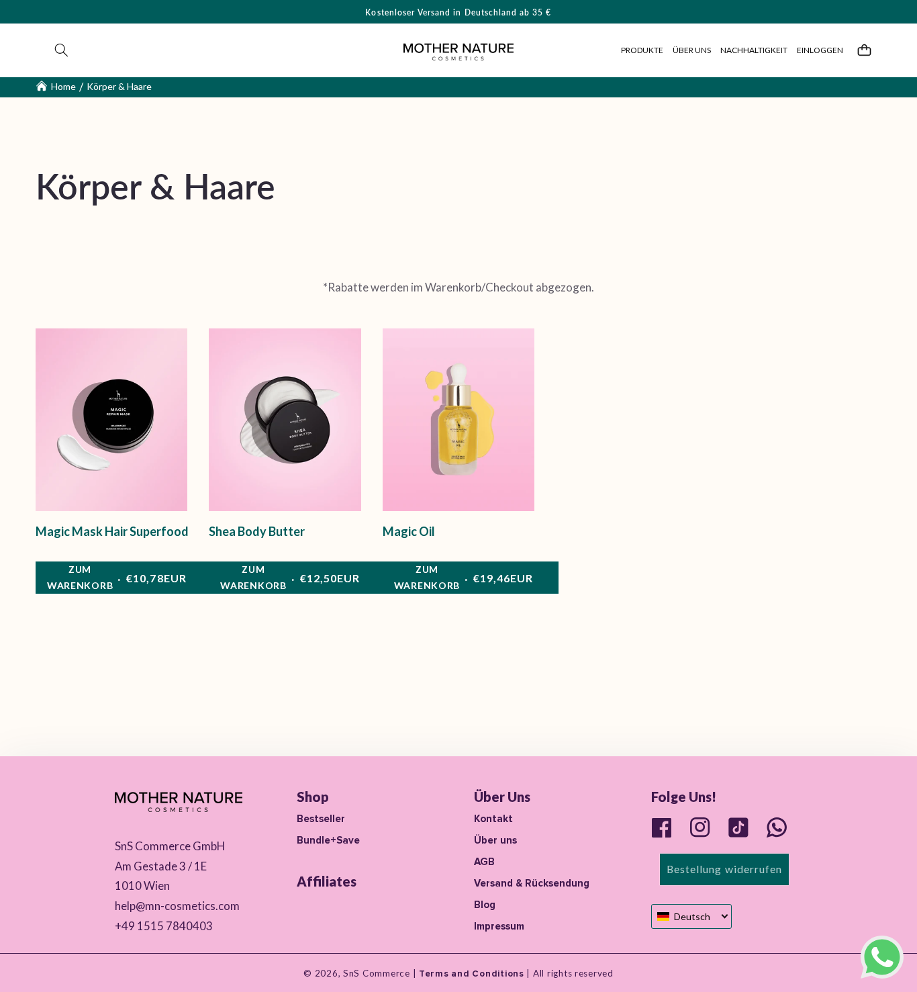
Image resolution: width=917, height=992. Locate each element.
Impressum (499, 926)
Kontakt (493, 819)
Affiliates (326, 881)
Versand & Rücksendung (531, 883)
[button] (62, 50)
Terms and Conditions (470, 973)
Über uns (495, 840)
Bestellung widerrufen (724, 868)
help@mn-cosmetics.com (177, 906)
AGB (484, 862)
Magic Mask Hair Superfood (112, 531)
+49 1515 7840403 (164, 926)
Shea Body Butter (257, 531)
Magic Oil (409, 531)
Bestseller (321, 819)
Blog (484, 905)
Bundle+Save (328, 840)
